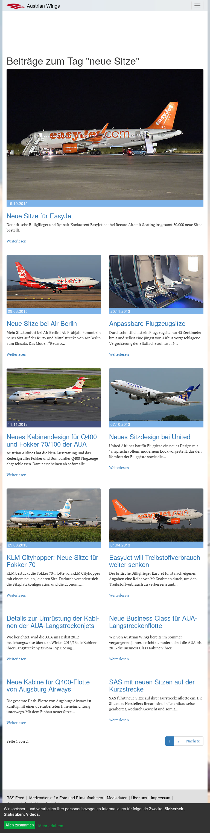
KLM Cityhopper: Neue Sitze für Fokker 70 (52, 560)
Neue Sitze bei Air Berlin (42, 323)
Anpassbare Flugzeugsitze (147, 323)
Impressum (160, 797)
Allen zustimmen (19, 825)
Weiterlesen (16, 241)
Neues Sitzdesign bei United (149, 436)
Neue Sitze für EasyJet (40, 215)
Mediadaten (117, 797)
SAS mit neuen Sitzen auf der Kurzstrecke (152, 685)
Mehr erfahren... (52, 825)
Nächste (193, 741)
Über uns (139, 797)
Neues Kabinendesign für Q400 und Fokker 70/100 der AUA (52, 440)
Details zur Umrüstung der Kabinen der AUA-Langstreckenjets (53, 621)
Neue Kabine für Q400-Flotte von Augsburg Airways (48, 685)
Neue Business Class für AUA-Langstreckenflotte (153, 621)
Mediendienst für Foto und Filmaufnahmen (66, 797)
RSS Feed (15, 797)
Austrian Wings (42, 5)
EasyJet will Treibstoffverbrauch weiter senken (154, 560)
